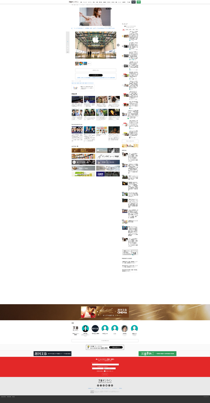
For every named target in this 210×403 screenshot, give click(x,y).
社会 (75, 83)
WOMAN (108, 2)
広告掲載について (90, 388)
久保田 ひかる (132, 128)
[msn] (109, 385)
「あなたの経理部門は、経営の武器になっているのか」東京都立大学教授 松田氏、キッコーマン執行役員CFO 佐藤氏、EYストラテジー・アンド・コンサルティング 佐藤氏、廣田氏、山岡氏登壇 (77, 138)
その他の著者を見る (105, 340)
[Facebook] (98, 385)
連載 (97, 2)
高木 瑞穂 (135, 59)
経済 (80, 83)
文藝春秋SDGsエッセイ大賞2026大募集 (101, 135)
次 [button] (118, 45)
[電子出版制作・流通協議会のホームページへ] (92, 392)
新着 (81, 2)
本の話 (13, 396)
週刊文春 (100, 2)
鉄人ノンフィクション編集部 (134, 49)
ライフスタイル (90, 83)
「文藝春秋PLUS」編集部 (132, 118)
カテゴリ (89, 2)
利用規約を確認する (100, 371)
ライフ (132, 27)
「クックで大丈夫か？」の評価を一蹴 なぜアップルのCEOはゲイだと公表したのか (94, 28)
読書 (116, 2)
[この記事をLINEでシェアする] (67, 44)
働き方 (86, 83)
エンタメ (128, 27)
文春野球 (123, 2)
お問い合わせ (98, 388)
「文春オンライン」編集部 (133, 99)
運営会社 (120, 388)
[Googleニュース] (106, 385)
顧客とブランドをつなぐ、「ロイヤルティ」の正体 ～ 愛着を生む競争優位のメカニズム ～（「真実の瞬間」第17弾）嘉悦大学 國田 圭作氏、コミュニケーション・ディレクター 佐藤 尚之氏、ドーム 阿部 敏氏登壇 (89, 138)
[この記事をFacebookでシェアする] (67, 37)
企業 (83, 83)
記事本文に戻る (96, 70)
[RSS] (112, 385)
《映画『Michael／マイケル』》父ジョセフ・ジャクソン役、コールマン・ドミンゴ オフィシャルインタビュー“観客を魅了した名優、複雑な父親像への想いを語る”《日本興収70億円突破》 (114, 137)
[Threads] (104, 385)
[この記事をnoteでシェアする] (67, 47)
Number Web (3, 396)
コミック (119, 2)
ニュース (129, 26)
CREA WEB (9, 396)
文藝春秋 (104, 2)
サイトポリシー (114, 388)
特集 (93, 2)
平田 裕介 (131, 108)
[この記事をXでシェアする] (67, 33)
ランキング (85, 2)
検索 (129, 2)
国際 (78, 83)
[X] (101, 385)
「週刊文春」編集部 (132, 137)
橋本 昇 (131, 59)
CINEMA (112, 2)
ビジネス (134, 26)
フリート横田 (132, 40)
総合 (125, 26)
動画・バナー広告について (106, 388)
